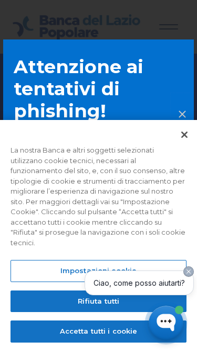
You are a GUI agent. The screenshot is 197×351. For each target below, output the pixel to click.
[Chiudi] (184, 134)
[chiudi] (182, 104)
